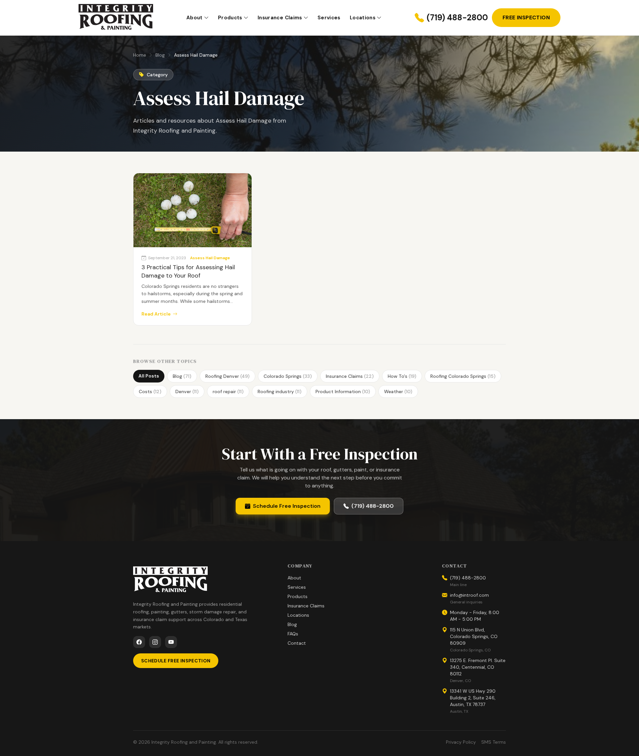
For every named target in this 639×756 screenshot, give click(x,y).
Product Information (343, 391)
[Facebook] (139, 642)
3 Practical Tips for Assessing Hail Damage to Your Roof (188, 271)
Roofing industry (280, 391)
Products (230, 17)
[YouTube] (171, 642)
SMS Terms (493, 742)
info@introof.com (469, 595)
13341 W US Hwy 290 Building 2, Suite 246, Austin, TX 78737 (473, 697)
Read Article (156, 314)
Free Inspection (526, 17)
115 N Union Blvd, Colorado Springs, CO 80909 (474, 636)
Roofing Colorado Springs (463, 376)
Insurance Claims (280, 17)
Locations (362, 17)
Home (139, 55)
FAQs (293, 634)
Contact (297, 643)
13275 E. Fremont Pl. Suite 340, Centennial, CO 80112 (478, 667)
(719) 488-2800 (457, 17)
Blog (160, 55)
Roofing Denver (227, 376)
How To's (402, 376)
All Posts (148, 376)
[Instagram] (155, 642)
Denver (187, 391)
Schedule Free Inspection (286, 505)
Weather (398, 391)
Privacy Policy (461, 742)
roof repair (228, 391)
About (194, 17)
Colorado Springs (288, 376)
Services (329, 17)
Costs (150, 391)
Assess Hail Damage (210, 258)
